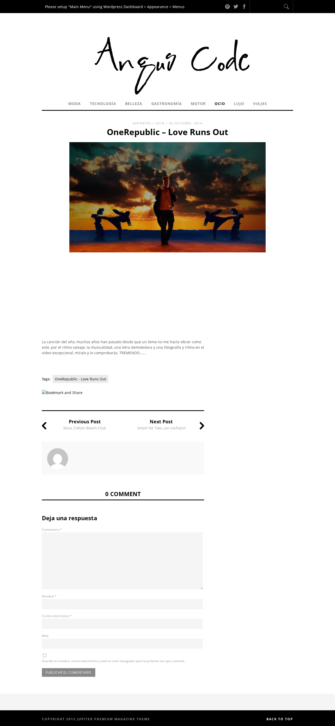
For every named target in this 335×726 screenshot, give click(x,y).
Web (45, 636)
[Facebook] (244, 6)
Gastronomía (166, 103)
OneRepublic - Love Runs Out (80, 378)
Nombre (49, 596)
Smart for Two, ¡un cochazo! (161, 427)
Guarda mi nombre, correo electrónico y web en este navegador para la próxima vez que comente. (113, 661)
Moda (74, 103)
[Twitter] (236, 6)
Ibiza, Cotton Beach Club (84, 427)
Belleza (133, 103)
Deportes (142, 123)
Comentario (52, 529)
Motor (198, 103)
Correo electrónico (57, 616)
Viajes (260, 103)
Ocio (220, 103)
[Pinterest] (227, 6)
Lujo (239, 103)
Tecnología (103, 103)
